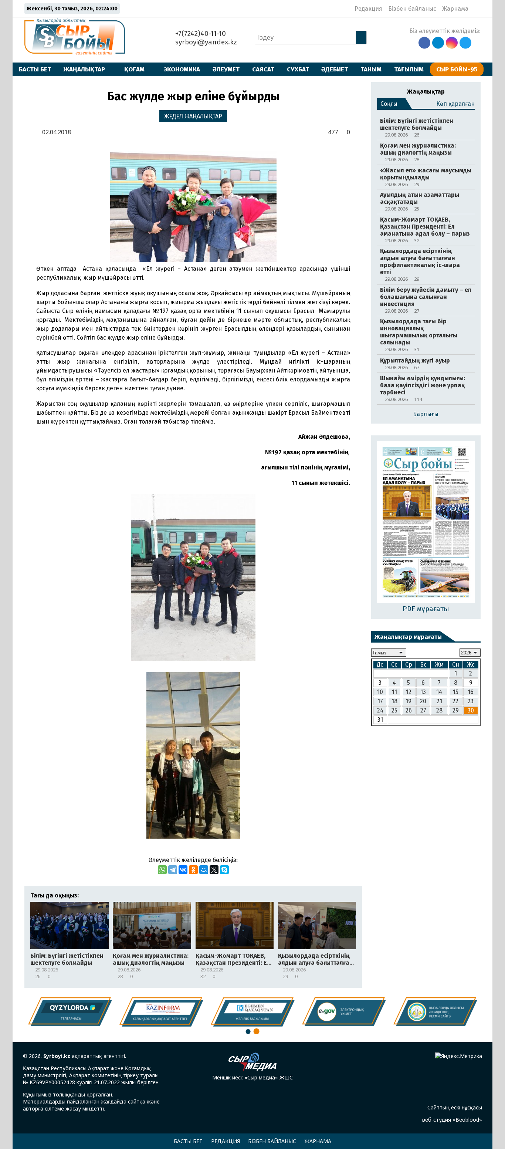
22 (455, 701)
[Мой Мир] (203, 869)
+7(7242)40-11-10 (199, 33)
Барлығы (425, 414)
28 (439, 710)
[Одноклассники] (193, 869)
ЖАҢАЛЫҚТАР (84, 69)
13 (423, 691)
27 (423, 710)
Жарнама (455, 8)
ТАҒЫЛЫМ (409, 69)
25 (394, 710)
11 (394, 691)
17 (380, 701)
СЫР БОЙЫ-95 (456, 69)
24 (380, 710)
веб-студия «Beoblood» (452, 1119)
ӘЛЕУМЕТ (226, 69)
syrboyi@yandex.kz (205, 42)
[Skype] (224, 869)
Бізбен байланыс (412, 8)
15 (455, 691)
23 (471, 701)
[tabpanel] (435, 1012)
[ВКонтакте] (183, 869)
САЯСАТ (263, 69)
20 (423, 701)
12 (408, 691)
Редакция (368, 8)
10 (380, 691)
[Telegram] (172, 869)
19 (408, 701)
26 (409, 710)
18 (394, 701)
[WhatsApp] (162, 869)
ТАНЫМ (371, 69)
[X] (214, 869)
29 (456, 710)
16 (471, 691)
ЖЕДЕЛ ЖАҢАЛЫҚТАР (193, 116)
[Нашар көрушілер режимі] (476, 8)
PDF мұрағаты (426, 608)
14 (439, 691)
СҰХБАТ (298, 69)
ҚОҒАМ (134, 69)
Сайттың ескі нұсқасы (454, 1107)
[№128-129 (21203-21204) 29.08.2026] (426, 522)
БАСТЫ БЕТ (35, 69)
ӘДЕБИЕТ (334, 69)
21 (439, 701)
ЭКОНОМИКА (182, 69)
